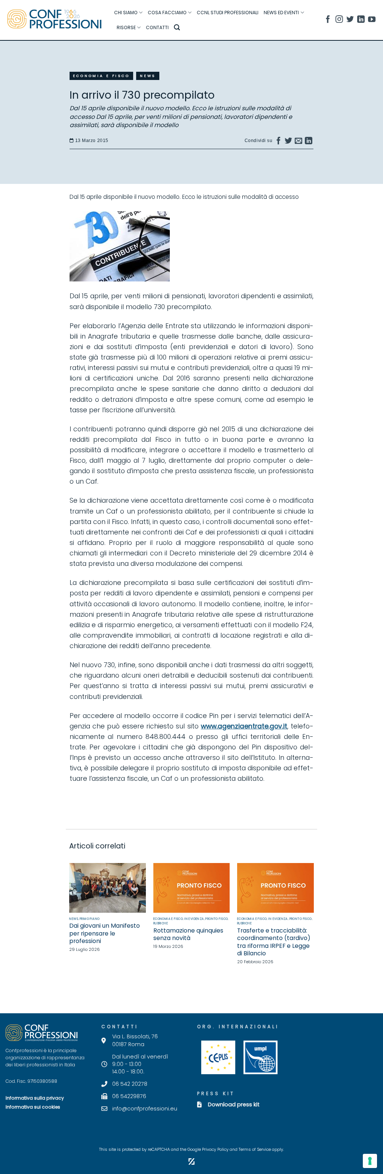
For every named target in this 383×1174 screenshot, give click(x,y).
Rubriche (160, 923)
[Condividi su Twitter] (288, 142)
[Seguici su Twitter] (350, 20)
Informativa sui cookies (33, 1107)
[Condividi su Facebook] (279, 142)
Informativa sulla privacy (35, 1098)
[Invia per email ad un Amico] (299, 142)
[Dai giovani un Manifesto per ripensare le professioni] (107, 888)
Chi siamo (126, 12)
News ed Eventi (281, 12)
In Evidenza (194, 919)
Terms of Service (255, 1149)
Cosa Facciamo (167, 12)
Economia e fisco (101, 75)
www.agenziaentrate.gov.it (244, 726)
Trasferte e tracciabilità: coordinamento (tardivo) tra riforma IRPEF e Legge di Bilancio (273, 942)
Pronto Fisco (216, 919)
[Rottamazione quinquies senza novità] (191, 888)
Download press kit (234, 1104)
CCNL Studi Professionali (227, 12)
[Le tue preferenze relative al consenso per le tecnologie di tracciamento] (370, 1161)
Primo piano (90, 919)
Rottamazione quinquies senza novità (188, 934)
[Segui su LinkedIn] (361, 20)
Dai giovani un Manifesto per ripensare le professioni (104, 933)
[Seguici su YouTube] (372, 20)
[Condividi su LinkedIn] (309, 142)
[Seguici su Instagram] (339, 20)
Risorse (126, 27)
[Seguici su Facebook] (328, 20)
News (148, 75)
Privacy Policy (215, 1149)
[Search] (177, 27)
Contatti (157, 27)
